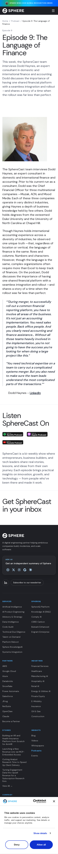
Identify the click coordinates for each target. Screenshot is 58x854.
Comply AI (36, 616)
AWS (4, 666)
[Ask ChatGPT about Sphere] (8, 569)
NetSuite (6, 706)
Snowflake (7, 686)
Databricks (7, 681)
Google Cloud (9, 671)
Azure (5, 676)
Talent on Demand (11, 637)
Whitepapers (37, 745)
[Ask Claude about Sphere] (30, 569)
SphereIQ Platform (40, 606)
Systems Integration (12, 652)
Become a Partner (11, 721)
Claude (5, 716)
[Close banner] (54, 801)
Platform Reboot (10, 642)
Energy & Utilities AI (40, 691)
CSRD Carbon (38, 621)
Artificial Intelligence (12, 606)
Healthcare (36, 671)
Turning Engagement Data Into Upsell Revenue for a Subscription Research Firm (13, 775)
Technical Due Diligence (13, 632)
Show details (40, 833)
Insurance (36, 706)
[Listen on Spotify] (12, 434)
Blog (33, 735)
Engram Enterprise (40, 632)
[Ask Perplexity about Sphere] (19, 569)
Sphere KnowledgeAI (12, 647)
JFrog (5, 701)
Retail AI (35, 686)
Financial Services (39, 666)
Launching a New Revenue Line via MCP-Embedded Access (13, 752)
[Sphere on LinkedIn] (5, 582)
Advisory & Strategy (12, 616)
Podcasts (36, 750)
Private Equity (38, 696)
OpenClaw (7, 711)
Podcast (15, 21)
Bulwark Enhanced (40, 627)
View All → (7, 786)
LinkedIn (35, 393)
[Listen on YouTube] (12, 442)
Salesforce (7, 696)
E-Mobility (36, 701)
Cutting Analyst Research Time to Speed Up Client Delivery (14, 762)
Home (5, 21)
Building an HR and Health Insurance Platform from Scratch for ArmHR (13, 739)
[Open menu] (53, 10)
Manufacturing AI (39, 676)
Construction (37, 716)
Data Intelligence (10, 621)
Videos (34, 740)
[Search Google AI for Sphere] (24, 569)
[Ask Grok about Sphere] (13, 569)
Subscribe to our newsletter (27, 582)
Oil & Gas (36, 711)
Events (34, 755)
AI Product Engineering (13, 611)
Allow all (41, 844)
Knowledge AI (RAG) (41, 611)
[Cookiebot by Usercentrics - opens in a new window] (39, 801)
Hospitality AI (37, 681)
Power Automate (10, 691)
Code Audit (8, 627)
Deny (16, 844)
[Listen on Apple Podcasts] (37, 434)
